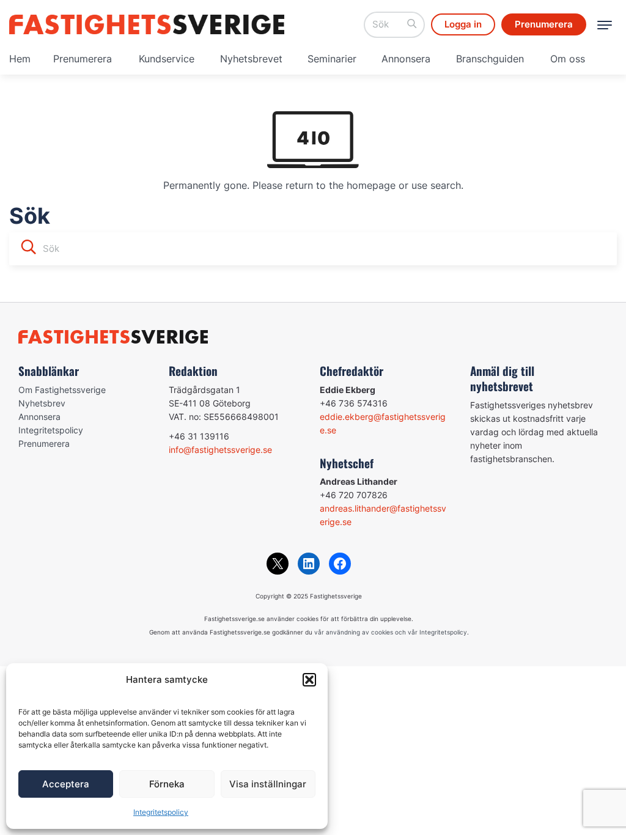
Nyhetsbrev (41, 403)
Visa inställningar (267, 784)
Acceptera (65, 784)
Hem (20, 59)
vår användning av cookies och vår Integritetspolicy (390, 632)
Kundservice (166, 59)
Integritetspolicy (160, 812)
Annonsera (405, 59)
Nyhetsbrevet (251, 59)
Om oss (567, 59)
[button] (309, 680)
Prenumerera (82, 59)
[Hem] (146, 24)
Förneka (167, 784)
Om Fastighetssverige (62, 389)
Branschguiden (490, 59)
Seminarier (331, 59)
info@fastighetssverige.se (220, 449)
